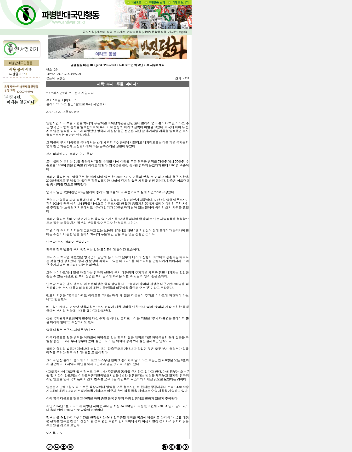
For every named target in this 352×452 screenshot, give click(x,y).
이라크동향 (134, 31)
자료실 (100, 31)
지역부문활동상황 (154, 31)
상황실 (61, 78)
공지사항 (88, 31)
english (183, 31)
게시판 (172, 31)
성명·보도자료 (116, 31)
